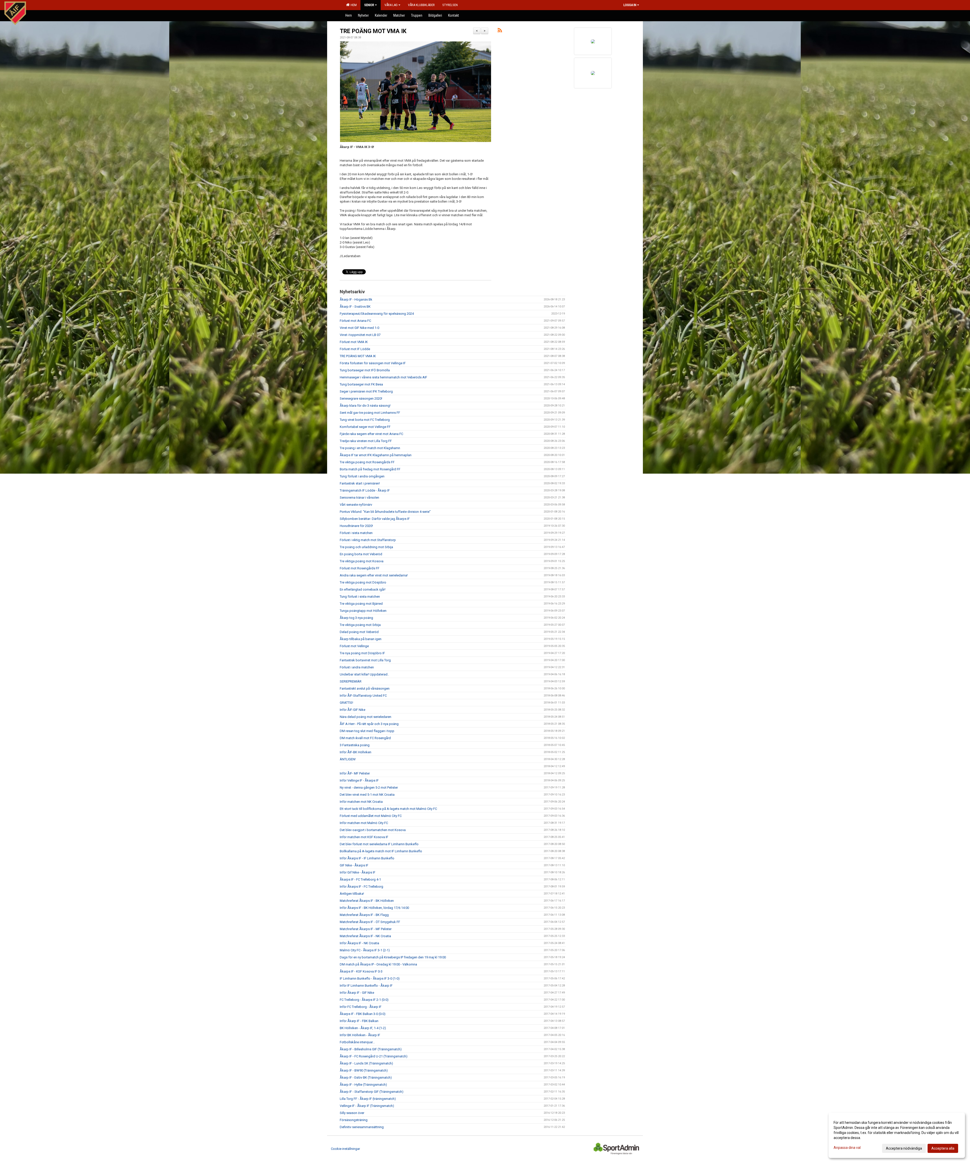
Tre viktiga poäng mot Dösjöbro (363, 582)
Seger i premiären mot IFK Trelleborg (366, 391)
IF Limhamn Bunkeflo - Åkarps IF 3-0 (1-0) (370, 978)
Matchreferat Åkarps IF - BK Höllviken (367, 901)
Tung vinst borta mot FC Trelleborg (365, 420)
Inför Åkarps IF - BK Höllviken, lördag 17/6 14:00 (374, 908)
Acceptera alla (942, 1148)
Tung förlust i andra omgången (362, 476)
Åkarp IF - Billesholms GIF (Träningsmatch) (371, 1049)
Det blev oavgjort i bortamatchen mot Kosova (373, 830)
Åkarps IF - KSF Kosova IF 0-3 (361, 971)
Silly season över (352, 1113)
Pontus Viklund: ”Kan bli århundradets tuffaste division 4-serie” (385, 512)
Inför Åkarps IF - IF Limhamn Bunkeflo (367, 858)
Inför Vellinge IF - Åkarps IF (359, 780)
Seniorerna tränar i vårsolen (359, 497)
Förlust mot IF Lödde (355, 349)
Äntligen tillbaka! (352, 893)
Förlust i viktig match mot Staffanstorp (368, 540)
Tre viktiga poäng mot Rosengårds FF (367, 462)
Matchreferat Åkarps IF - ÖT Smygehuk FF (370, 922)
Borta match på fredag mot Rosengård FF (370, 469)
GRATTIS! (346, 703)
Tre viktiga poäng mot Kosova (361, 561)
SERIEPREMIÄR (350, 681)
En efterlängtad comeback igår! (362, 589)
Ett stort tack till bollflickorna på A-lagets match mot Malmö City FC (388, 809)
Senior (369, 5)
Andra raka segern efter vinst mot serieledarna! (374, 575)
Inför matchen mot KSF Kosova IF (364, 837)
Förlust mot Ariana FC (355, 321)
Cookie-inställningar (345, 1149)
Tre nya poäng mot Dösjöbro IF (362, 653)
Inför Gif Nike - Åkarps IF (357, 872)
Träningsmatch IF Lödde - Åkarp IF (365, 490)
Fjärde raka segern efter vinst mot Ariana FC (371, 434)
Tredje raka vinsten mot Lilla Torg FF (366, 441)
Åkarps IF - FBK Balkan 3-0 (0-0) (362, 1014)
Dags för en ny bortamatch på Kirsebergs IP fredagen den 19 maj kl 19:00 (393, 957)
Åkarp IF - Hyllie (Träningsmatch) (363, 1084)
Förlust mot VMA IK (354, 342)
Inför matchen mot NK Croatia (361, 802)
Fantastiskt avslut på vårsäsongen (365, 688)
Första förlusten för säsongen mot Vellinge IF (373, 363)
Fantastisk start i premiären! (360, 483)
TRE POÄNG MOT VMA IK (373, 31)
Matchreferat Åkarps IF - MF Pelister (366, 929)
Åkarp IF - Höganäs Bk (356, 299)
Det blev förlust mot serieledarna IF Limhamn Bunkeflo (379, 844)
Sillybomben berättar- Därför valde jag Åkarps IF (375, 519)
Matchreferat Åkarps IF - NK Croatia (365, 936)
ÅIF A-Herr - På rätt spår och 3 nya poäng (369, 724)
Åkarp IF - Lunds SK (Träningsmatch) (366, 1063)
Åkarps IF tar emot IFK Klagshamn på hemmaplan (375, 455)
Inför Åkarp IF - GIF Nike (357, 993)
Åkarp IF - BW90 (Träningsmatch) (364, 1070)
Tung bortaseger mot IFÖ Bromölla (365, 370)
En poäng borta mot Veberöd (361, 554)
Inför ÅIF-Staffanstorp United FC (363, 695)
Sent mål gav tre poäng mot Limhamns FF (370, 413)
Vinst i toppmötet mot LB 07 (360, 335)
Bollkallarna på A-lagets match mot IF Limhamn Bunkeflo (381, 851)
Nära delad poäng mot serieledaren (365, 717)
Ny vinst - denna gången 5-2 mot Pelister (369, 787)
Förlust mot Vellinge (354, 646)
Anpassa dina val (847, 1148)
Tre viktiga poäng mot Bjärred (361, 603)
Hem (353, 5)
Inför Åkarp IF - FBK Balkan (359, 1021)
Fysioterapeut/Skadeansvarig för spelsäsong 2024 (377, 314)
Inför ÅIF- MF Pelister (355, 773)
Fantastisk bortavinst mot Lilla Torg (365, 660)
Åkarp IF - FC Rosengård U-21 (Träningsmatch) (373, 1056)
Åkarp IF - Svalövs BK (355, 306)
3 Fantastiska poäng (355, 745)
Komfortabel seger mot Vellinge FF (365, 427)
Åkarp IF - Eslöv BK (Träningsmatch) (366, 1077)
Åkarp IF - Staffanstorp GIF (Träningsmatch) (371, 1092)
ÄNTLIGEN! (348, 759)
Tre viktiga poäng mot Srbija (360, 625)
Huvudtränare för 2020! (356, 526)
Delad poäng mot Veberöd (359, 632)
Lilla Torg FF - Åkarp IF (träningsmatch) (368, 1099)
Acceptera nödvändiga (904, 1148)
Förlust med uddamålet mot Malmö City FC (371, 816)
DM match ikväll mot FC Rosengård (365, 738)
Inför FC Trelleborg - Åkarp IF (360, 1007)
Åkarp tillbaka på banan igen (360, 639)
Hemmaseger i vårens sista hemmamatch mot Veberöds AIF (383, 377)
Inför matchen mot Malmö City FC (364, 823)
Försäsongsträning (354, 1120)
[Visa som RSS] (500, 31)
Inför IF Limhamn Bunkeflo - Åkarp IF (366, 985)
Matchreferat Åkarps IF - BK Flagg (364, 915)
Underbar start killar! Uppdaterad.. (364, 674)
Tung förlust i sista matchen (360, 596)
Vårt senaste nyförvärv (356, 504)
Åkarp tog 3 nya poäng (356, 618)
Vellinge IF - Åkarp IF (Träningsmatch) (367, 1106)
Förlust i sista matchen (356, 533)
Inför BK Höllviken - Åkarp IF (360, 1035)
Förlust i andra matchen (357, 667)
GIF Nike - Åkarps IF (354, 865)
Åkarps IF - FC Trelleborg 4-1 (360, 879)
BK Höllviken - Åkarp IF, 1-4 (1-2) (363, 1028)
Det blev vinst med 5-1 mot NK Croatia (367, 794)
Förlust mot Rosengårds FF (359, 568)
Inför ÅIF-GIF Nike (352, 710)
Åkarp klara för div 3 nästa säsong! (365, 405)
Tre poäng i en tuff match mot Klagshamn (370, 448)
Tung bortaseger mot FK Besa (361, 384)
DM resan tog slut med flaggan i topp (367, 731)
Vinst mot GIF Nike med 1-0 (359, 328)
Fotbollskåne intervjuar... (357, 1042)
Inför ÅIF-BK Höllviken (355, 752)
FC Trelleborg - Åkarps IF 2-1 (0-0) (364, 1000)
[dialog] (897, 1135)
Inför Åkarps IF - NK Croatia (359, 943)
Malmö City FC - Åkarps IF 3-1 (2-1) (365, 950)
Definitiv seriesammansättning (362, 1127)
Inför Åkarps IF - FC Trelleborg (361, 886)
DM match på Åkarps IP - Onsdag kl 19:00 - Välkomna (378, 964)
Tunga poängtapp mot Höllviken (363, 611)
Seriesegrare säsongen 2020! (361, 398)
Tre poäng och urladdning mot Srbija (366, 547)
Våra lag (391, 5)
